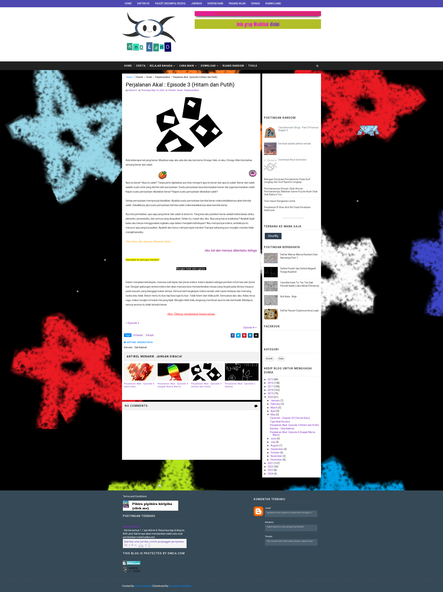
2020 (271, 397)
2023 (271, 470)
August (275, 445)
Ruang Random (233, 65)
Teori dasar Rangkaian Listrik (279, 201)
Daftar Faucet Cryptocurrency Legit (299, 310)
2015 (271, 379)
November (277, 456)
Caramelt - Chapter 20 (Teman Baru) (290, 418)
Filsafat (139, 77)
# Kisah (149, 335)
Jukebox (196, 3)
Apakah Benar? (132, 526)
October (275, 452)
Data (281, 358)
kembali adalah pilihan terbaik (294, 143)
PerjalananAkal (162, 77)
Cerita (141, 65)
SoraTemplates (143, 586)
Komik (269, 358)
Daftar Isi (143, 3)
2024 (271, 473)
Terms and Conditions (135, 496)
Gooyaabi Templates (180, 586)
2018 (271, 390)
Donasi (255, 3)
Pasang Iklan (237, 3)
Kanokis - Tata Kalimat (282, 428)
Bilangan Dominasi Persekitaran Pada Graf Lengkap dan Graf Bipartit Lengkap (287, 181)
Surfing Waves (298, 218)
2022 (271, 466)
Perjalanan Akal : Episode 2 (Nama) (240, 385)
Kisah (149, 77)
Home (128, 3)
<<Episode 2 (132, 323)
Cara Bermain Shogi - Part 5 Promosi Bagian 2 (298, 129)
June (274, 438)
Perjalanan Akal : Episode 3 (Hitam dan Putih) (206, 385)
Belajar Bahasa (161, 65)
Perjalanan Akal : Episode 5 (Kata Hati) (139, 385)
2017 (271, 386)
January (275, 400)
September (277, 449)
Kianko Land (273, 3)
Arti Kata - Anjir (288, 296)
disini (274, 24)
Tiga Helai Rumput (280, 421)
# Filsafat (138, 335)
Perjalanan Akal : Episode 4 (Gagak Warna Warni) (173, 385)
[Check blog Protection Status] (131, 562)
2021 (271, 463)
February (276, 404)
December (277, 459)
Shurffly (273, 236)
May (273, 414)
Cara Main (186, 65)
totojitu (268, 536)
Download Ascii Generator (292, 159)
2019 (271, 393)
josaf (268, 508)
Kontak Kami (215, 3)
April (273, 411)
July (273, 442)
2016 (271, 382)
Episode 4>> (250, 327)
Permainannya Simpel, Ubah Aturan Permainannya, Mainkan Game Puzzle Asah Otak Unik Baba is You (291, 191)
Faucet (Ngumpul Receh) (170, 3)
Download (208, 65)
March (274, 407)
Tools (252, 65)
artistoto (269, 522)
